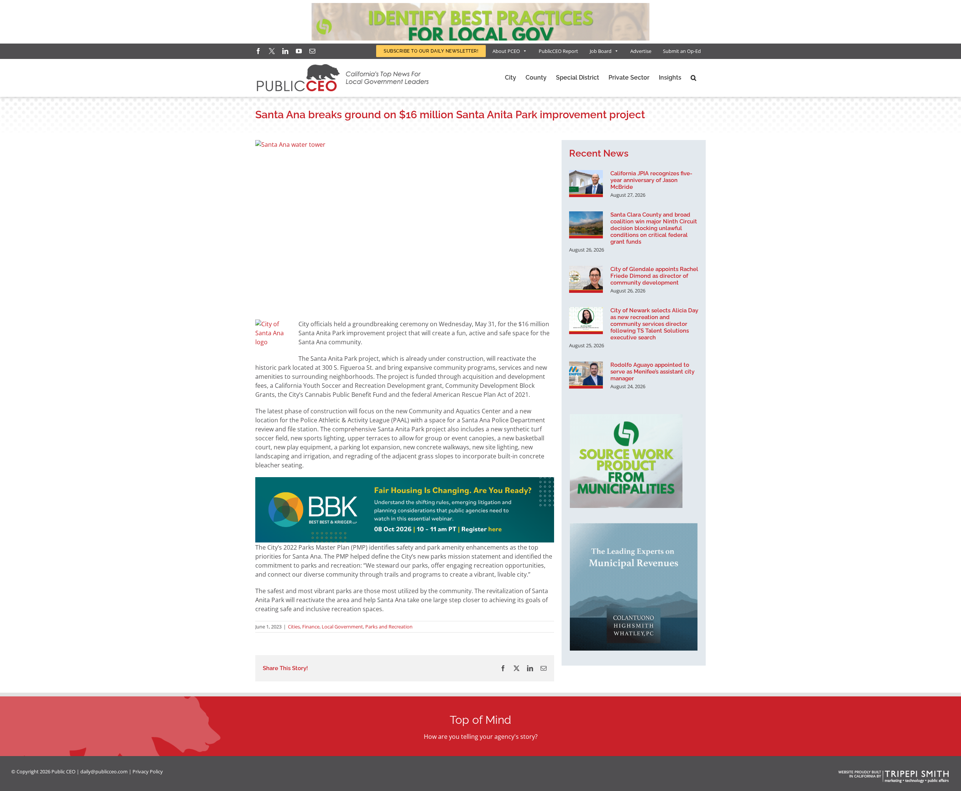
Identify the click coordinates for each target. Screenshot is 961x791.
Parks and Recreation (389, 626)
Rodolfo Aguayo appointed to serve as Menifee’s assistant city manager (652, 372)
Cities (294, 626)
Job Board (601, 51)
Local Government (342, 626)
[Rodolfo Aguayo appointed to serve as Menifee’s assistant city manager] (586, 375)
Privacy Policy (148, 771)
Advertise (640, 51)
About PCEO (506, 51)
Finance (310, 626)
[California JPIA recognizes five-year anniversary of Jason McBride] (586, 183)
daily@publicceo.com (104, 771)
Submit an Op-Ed (682, 51)
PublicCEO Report (558, 51)
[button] (693, 77)
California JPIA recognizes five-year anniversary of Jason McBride (651, 180)
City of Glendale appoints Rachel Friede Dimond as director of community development (654, 276)
